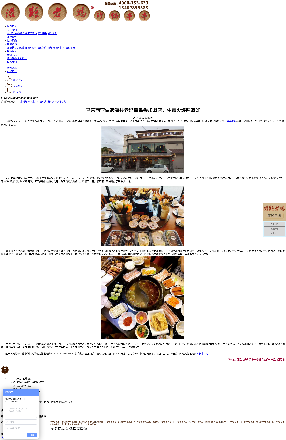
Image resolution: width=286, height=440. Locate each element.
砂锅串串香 (203, 353)
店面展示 (12, 51)
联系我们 (12, 62)
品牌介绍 (22, 33)
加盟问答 (60, 47)
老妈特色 (42, 33)
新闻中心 (12, 55)
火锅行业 (22, 58)
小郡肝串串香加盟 (125, 422)
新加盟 (51, 47)
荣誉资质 (32, 33)
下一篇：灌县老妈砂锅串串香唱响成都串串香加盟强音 (256, 359)
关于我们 (12, 30)
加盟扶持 (12, 47)
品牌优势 (12, 37)
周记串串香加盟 (56, 424)
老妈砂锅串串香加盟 (87, 422)
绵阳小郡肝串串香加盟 (142, 422)
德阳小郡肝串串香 (180, 422)
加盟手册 (70, 47)
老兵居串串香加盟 (263, 422)
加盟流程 (42, 47)
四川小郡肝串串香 (196, 422)
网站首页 (12, 26)
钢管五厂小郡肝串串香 (162, 422)
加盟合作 (12, 44)
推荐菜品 (12, 40)
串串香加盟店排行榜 (43, 101)
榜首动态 (12, 58)
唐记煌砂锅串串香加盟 (73, 424)
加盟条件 (32, 47)
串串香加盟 (24, 101)
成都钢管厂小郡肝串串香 (106, 422)
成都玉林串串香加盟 (230, 422)
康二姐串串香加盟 (247, 422)
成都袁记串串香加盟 (213, 422)
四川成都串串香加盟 (69, 422)
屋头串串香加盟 (278, 422)
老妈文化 (52, 33)
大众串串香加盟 (90, 424)
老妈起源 (12, 33)
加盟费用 (22, 47)
